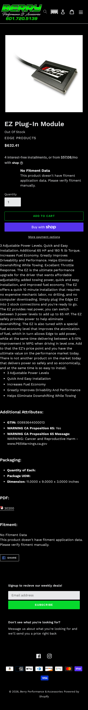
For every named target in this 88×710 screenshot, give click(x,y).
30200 (8, 508)
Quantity (11, 194)
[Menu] (80, 11)
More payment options (44, 237)
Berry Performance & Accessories (41, 691)
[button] (54, 11)
